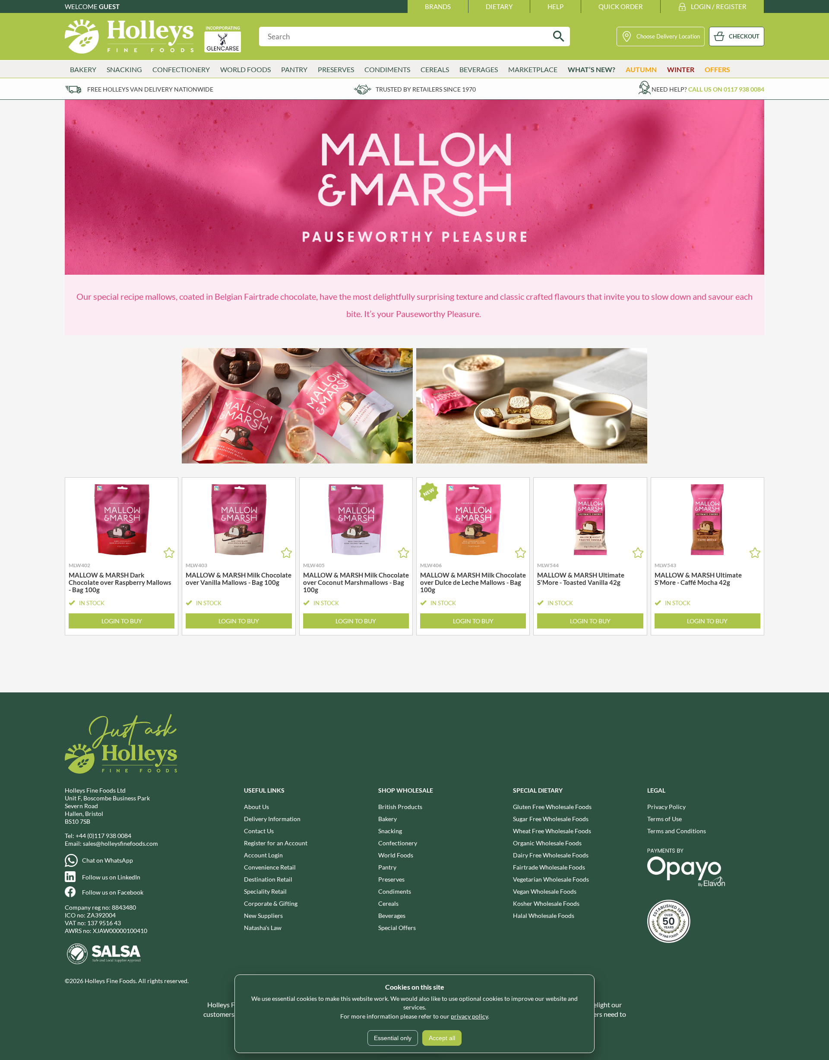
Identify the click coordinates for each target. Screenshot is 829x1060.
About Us (256, 806)
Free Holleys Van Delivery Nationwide (150, 89)
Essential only (392, 1038)
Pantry (387, 867)
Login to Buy (121, 621)
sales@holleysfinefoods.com (120, 843)
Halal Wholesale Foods (543, 915)
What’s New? (591, 69)
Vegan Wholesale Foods (544, 891)
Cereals (388, 903)
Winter (680, 69)
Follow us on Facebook (112, 892)
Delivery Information (272, 818)
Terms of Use (664, 818)
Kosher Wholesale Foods (546, 903)
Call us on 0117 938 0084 (726, 89)
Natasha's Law (263, 927)
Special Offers (397, 927)
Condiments (394, 891)
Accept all (442, 1038)
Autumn (641, 69)
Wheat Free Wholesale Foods (552, 831)
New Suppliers (263, 915)
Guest (109, 6)
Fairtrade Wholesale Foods (549, 867)
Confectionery (397, 843)
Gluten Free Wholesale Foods (552, 806)
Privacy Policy (666, 806)
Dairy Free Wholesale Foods (551, 855)
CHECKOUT (744, 36)
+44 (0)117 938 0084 (103, 835)
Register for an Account (275, 843)
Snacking (390, 831)
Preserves (391, 879)
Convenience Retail (270, 867)
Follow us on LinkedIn (111, 877)
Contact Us (259, 831)
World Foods (395, 855)
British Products (400, 806)
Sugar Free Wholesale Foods (551, 818)
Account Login (263, 855)
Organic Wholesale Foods (547, 843)
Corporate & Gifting (270, 903)
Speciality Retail (265, 891)
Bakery (387, 818)
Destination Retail (268, 879)
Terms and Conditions (676, 831)
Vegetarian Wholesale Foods (551, 879)
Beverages (391, 915)
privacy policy (469, 1016)
